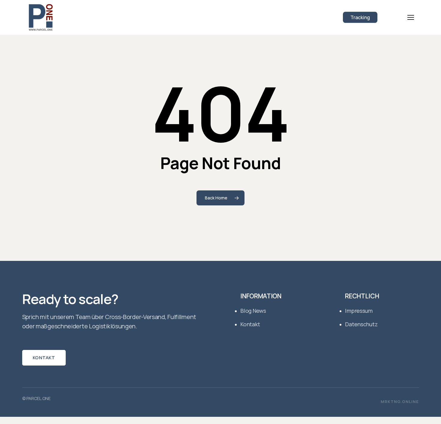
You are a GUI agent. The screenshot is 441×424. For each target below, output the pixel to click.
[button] (410, 17)
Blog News (253, 310)
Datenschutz (361, 324)
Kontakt (44, 357)
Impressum (359, 310)
